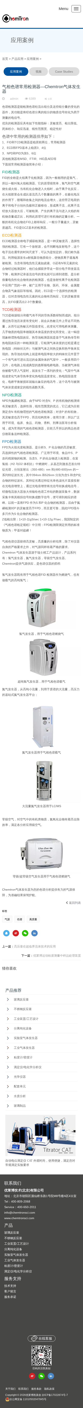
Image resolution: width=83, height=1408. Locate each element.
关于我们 (10, 1388)
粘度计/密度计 (23, 1057)
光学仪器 (20, 1076)
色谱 (19, 919)
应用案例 (22, 40)
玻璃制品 (20, 1105)
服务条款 (36, 1388)
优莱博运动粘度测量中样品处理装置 (51, 955)
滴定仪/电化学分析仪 (28, 1067)
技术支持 (10, 1285)
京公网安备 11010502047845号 (28, 1399)
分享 (50, 99)
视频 (39, 71)
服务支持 (12, 1278)
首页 (5, 58)
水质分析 (20, 1096)
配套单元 (20, 1086)
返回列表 (75, 902)
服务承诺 (10, 1297)
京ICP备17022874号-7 (55, 1395)
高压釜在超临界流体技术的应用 (29, 946)
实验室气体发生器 (26, 1038)
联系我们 (23, 1388)
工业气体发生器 (24, 1047)
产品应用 (17, 58)
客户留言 (10, 1291)
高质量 (33, 919)
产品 (8, 1225)
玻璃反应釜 (21, 999)
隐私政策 (49, 1388)
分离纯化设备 (23, 1028)
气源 (7, 919)
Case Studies (64, 71)
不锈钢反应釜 (23, 1009)
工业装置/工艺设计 (26, 1018)
